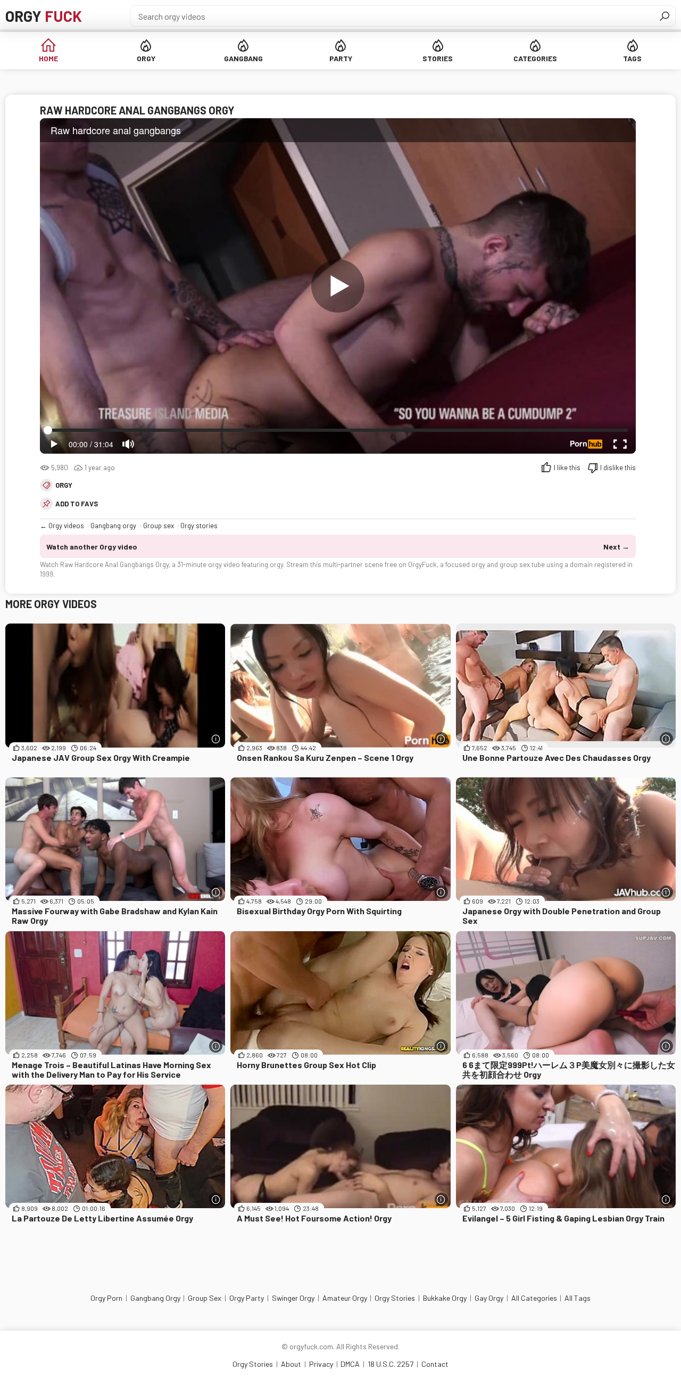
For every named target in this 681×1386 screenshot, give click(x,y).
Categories (535, 58)
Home (48, 58)
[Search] (664, 16)
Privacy (321, 1363)
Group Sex (204, 1297)
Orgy (43, 16)
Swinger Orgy (293, 1297)
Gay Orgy (489, 1297)
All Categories (534, 1297)
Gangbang (243, 58)
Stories (437, 58)
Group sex (158, 525)
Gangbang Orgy (155, 1297)
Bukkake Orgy (445, 1297)
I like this (567, 467)
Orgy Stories (395, 1297)
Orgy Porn (106, 1297)
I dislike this (618, 467)
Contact (435, 1363)
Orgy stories (199, 525)
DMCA (350, 1363)
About (291, 1363)
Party (340, 58)
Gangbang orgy (113, 525)
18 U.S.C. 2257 (390, 1363)
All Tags (577, 1297)
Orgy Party (246, 1297)
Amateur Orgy (344, 1297)
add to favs (76, 503)
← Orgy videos (62, 525)
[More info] (215, 738)
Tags (632, 58)
